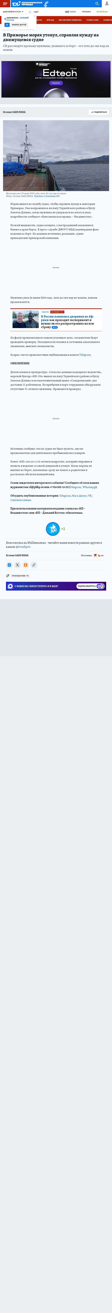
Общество (45, 312)
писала (30, 461)
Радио (72, 11)
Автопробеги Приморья (70, 20)
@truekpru (23, 547)
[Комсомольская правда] (27, 3)
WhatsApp (89, 487)
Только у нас (92, 20)
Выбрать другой (19, 25)
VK (90, 496)
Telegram (85, 355)
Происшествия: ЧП (20, 576)
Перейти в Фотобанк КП (47, 195)
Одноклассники (20, 500)
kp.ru (101, 555)
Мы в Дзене (79, 496)
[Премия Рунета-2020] (45, 4)
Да (7, 25)
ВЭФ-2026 (50, 20)
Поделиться (100, 112)
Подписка (102, 11)
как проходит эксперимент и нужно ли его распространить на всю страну (67, 322)
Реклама (86, 11)
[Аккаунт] (107, 3)
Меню (5, 3)
